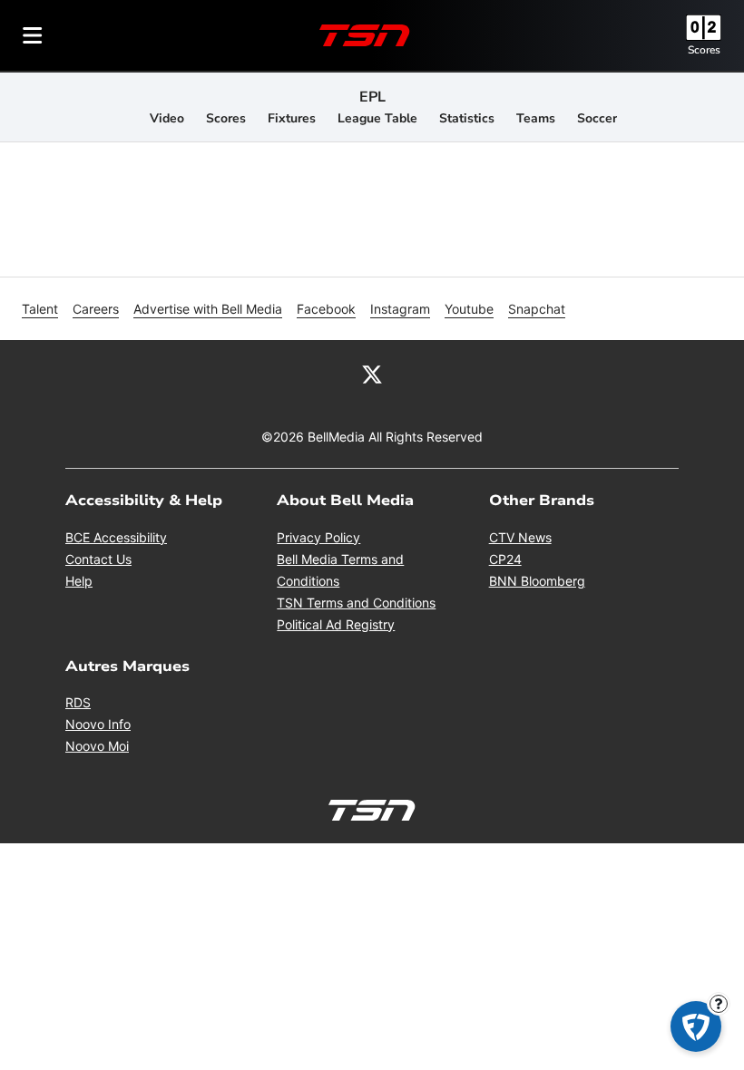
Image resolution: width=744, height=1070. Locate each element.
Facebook (326, 308)
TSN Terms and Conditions (356, 602)
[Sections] (33, 35)
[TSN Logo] (364, 35)
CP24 (505, 559)
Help (79, 580)
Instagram (400, 308)
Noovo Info (98, 724)
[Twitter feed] (372, 373)
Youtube (469, 308)
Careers (96, 308)
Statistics (466, 118)
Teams (535, 118)
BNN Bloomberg (537, 580)
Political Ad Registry (336, 624)
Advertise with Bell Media (207, 308)
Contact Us (98, 559)
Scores (704, 50)
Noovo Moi (97, 746)
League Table (377, 118)
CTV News (520, 537)
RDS (78, 702)
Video (167, 118)
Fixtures (292, 118)
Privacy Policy (318, 537)
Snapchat (536, 308)
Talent (40, 308)
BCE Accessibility (116, 537)
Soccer (597, 118)
